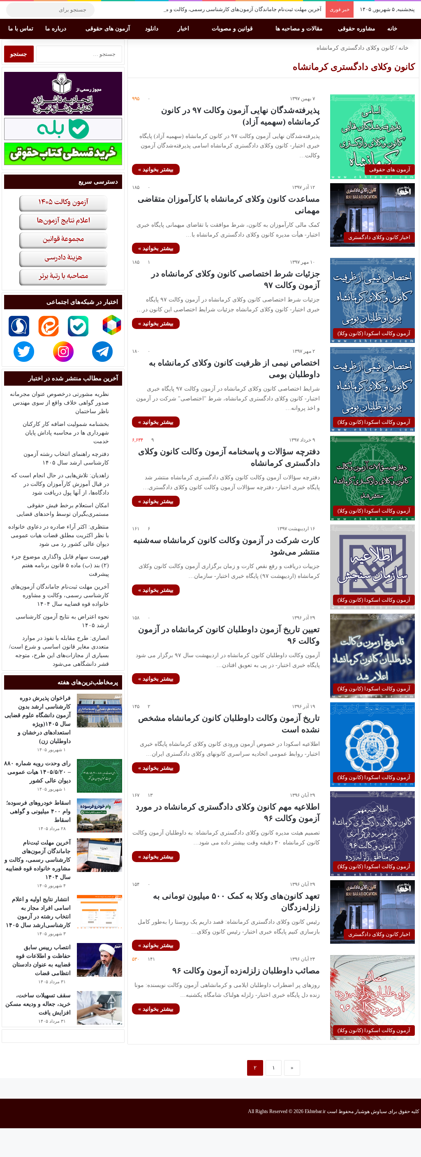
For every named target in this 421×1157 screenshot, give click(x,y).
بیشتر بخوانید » (155, 169)
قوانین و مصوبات (233, 28)
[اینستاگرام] (117, 10)
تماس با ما (21, 28)
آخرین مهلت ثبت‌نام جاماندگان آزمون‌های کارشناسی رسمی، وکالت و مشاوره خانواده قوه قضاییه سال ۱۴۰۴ (203, 9)
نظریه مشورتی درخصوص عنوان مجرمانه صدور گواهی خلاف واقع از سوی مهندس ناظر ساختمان (59, 402)
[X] (129, 10)
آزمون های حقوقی (109, 28)
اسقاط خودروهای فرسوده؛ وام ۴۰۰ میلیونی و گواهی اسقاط (38, 811)
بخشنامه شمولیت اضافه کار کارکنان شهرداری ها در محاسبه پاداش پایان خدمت (66, 432)
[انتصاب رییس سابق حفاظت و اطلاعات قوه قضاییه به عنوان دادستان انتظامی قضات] (99, 960)
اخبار (184, 28)
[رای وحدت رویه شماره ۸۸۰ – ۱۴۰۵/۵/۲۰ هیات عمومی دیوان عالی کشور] (99, 776)
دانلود (152, 28)
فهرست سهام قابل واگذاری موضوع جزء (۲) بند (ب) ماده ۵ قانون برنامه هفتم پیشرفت (60, 565)
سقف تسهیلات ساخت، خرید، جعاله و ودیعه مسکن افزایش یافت (38, 1004)
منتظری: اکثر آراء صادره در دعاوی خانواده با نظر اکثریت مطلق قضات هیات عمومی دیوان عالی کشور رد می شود (58, 535)
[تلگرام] (105, 10)
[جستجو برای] (14, 9)
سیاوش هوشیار (371, 1111)
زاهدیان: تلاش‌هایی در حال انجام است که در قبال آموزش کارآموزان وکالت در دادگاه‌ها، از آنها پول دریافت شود (60, 484)
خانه (393, 28)
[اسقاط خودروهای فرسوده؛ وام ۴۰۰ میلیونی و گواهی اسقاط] (99, 815)
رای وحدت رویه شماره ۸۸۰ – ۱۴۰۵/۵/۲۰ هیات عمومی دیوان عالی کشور (37, 772)
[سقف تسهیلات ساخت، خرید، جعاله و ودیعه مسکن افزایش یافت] (99, 1008)
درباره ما (56, 28)
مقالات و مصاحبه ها (299, 28)
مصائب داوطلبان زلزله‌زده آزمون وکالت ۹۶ (246, 970)
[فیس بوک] (142, 10)
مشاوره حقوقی (357, 28)
